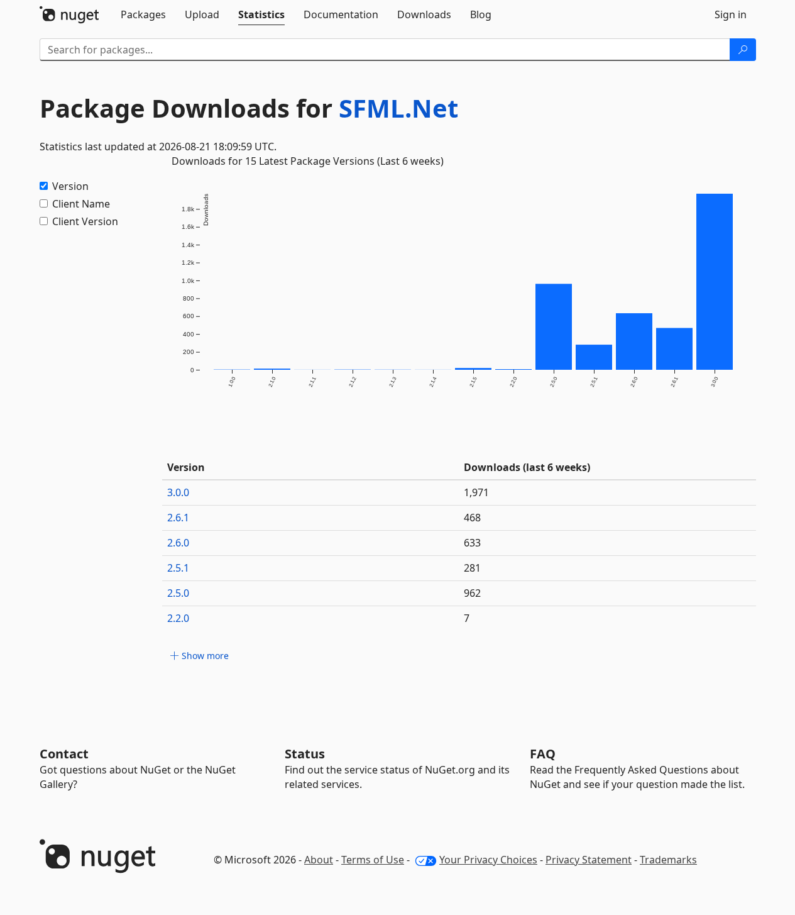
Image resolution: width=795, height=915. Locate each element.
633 (472, 543)
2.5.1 (178, 568)
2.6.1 (178, 517)
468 (472, 517)
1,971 (476, 492)
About (318, 860)
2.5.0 (178, 593)
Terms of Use (372, 860)
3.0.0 (178, 492)
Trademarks (668, 860)
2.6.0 (178, 543)
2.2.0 (178, 618)
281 (472, 568)
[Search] (743, 49)
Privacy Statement (589, 860)
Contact (64, 753)
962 (472, 593)
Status (305, 753)
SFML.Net (398, 108)
